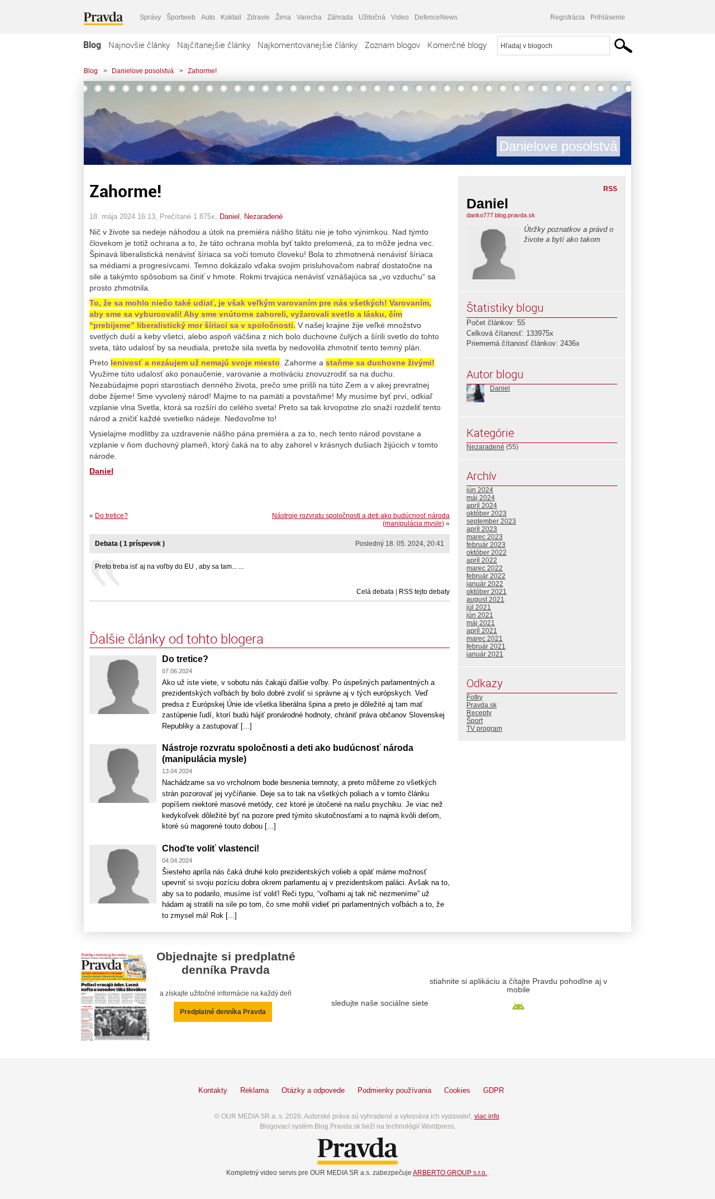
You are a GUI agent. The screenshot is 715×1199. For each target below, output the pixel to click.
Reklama (254, 1090)
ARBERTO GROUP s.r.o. (450, 1173)
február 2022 (486, 576)
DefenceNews (435, 17)
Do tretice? (111, 516)
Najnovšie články (139, 44)
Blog (92, 45)
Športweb (181, 17)
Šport (474, 721)
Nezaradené (263, 216)
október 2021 (486, 592)
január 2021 (484, 654)
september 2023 (491, 521)
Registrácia (567, 17)
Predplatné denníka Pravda (223, 1012)
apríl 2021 (481, 631)
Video (400, 17)
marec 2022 (484, 568)
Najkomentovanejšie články (308, 44)
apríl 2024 (481, 506)
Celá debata (375, 592)
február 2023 (486, 545)
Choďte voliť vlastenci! (210, 848)
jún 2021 (479, 615)
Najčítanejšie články (213, 44)
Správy (150, 17)
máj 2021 (480, 623)
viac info (486, 1116)
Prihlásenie (607, 17)
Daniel (230, 216)
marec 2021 (484, 639)
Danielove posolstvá (143, 71)
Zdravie (258, 17)
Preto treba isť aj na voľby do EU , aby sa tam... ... (169, 566)
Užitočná (372, 17)
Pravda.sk (481, 705)
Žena (283, 17)
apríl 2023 (481, 529)
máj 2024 (480, 498)
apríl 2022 (481, 560)
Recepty (479, 713)
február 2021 (486, 646)
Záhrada (340, 17)
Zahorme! (202, 71)
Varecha (309, 17)
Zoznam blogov (392, 44)
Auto (208, 17)
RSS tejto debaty (424, 592)
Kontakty (212, 1090)
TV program (484, 728)
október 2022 (486, 552)
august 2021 (485, 599)
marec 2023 (484, 537)
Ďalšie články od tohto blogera (176, 639)
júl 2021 (478, 607)
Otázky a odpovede (313, 1090)
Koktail (231, 17)
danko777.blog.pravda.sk (500, 215)
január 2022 (484, 584)
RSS (610, 189)
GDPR (493, 1090)
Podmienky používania (394, 1090)
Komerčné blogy (457, 44)
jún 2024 (479, 490)
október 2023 (486, 513)
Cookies (457, 1090)
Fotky (474, 697)
